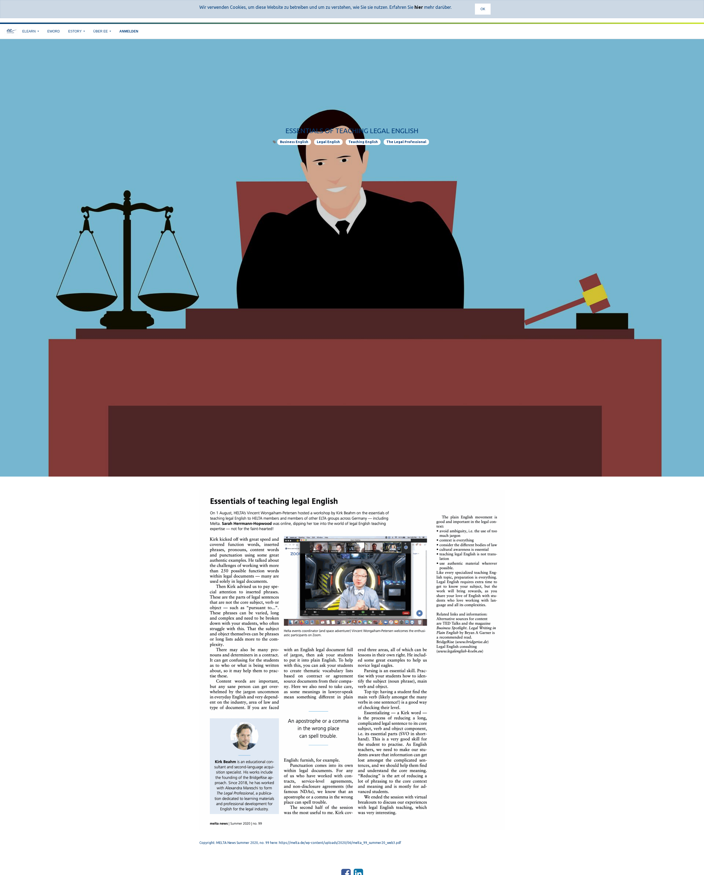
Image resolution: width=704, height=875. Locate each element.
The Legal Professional (406, 142)
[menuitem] (53, 31)
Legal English (328, 142)
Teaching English (363, 142)
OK (482, 9)
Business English (294, 142)
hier (418, 7)
